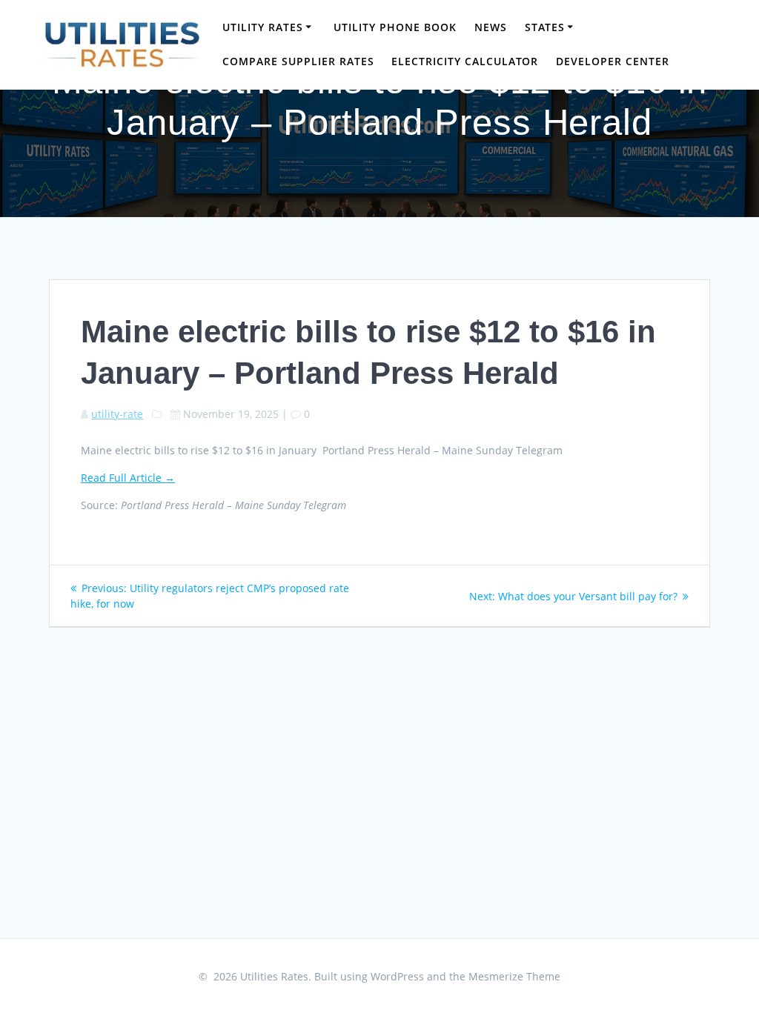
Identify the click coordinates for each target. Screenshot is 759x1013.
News (490, 27)
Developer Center (612, 61)
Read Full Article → (128, 478)
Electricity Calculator (464, 61)
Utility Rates (262, 27)
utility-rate (117, 414)
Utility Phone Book (395, 27)
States (545, 27)
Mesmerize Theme (514, 976)
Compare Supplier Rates (298, 61)
